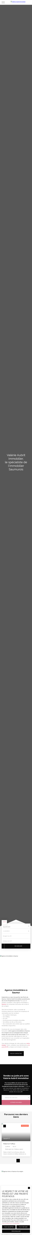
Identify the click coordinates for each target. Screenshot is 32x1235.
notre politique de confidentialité (10, 1223)
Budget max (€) (7, 936)
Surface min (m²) (7, 941)
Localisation (6, 931)
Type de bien (5, 924)
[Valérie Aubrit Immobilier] (21, 2)
